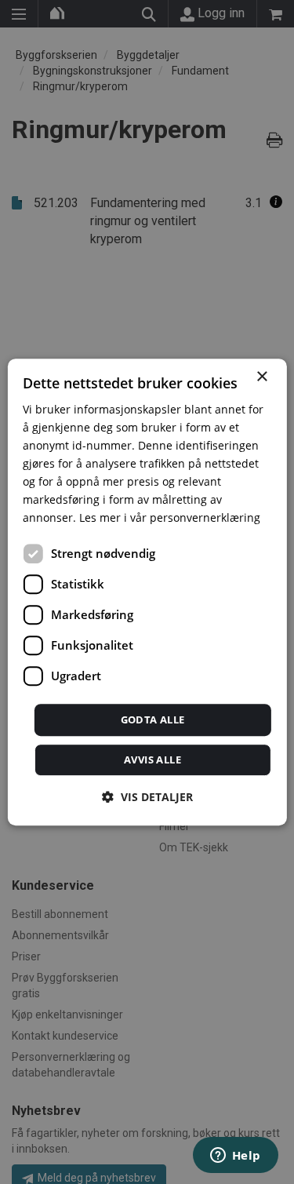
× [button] (261, 377)
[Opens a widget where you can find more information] (235, 1156)
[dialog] (146, 592)
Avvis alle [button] (152, 759)
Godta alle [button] (153, 719)
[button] (147, 797)
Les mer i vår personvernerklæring (169, 518)
